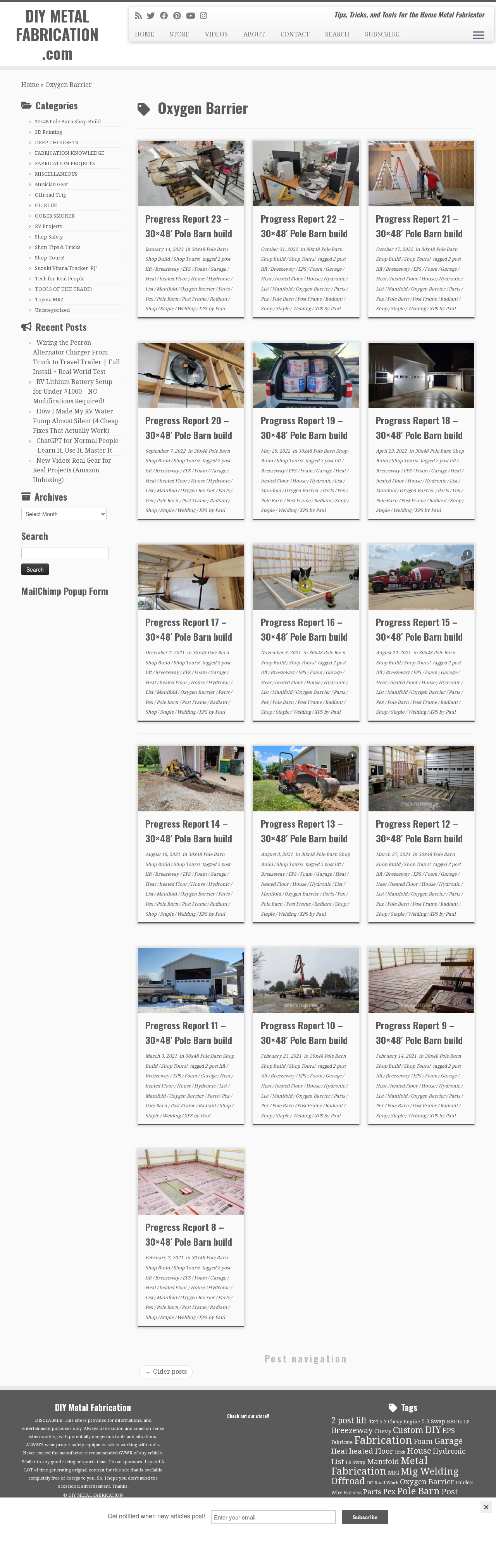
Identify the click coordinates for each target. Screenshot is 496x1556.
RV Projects (48, 226)
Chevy (382, 1431)
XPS (203, 308)
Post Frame (194, 299)
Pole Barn (168, 299)
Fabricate (342, 1442)
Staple (167, 308)
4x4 (373, 1421)
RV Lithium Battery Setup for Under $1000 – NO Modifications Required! (72, 391)
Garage (218, 269)
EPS (187, 269)
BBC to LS (458, 1422)
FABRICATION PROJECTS (65, 163)
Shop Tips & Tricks (57, 247)
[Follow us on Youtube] (193, 16)
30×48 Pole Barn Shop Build (68, 121)
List (149, 289)
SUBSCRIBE (382, 34)
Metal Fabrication (379, 1466)
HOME (144, 34)
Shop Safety (49, 237)
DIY (433, 1430)
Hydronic (219, 279)
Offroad (348, 1481)
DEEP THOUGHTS (56, 142)
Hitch (400, 1452)
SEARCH (337, 34)
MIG (393, 1472)
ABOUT (254, 34)
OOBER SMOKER (54, 216)
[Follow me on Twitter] (153, 16)
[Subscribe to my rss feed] (141, 16)
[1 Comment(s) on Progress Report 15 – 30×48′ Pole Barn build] (468, 561)
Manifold (167, 289)
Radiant (219, 299)
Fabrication (383, 1440)
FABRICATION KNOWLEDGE (69, 153)
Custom (408, 1430)
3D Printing (48, 132)
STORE (179, 34)
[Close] (486, 1507)
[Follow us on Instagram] (206, 16)
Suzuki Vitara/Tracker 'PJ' (66, 268)
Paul (220, 308)
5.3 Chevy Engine (400, 1422)
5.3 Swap (433, 1421)
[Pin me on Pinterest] (179, 16)
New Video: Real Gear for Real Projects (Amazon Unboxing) (72, 470)
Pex (149, 299)
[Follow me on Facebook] (166, 16)
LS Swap (355, 1462)
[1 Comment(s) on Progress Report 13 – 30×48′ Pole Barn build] (353, 762)
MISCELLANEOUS (56, 174)
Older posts (166, 1371)
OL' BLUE (46, 205)
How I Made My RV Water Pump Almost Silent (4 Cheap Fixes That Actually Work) (76, 421)
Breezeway (167, 269)
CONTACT (295, 34)
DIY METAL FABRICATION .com (57, 34)
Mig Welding (429, 1471)
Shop (151, 308)
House (198, 279)
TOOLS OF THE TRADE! (63, 289)
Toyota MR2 (49, 300)
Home (30, 84)
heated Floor (173, 279)
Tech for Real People (59, 279)
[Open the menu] (478, 35)
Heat (151, 279)
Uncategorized (52, 310)
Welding (186, 308)
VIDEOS (216, 34)
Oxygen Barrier (198, 289)
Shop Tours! (50, 258)
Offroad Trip (51, 195)
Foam (201, 269)
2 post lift (331, 460)
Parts (224, 289)
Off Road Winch (382, 1482)
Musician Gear (52, 184)
